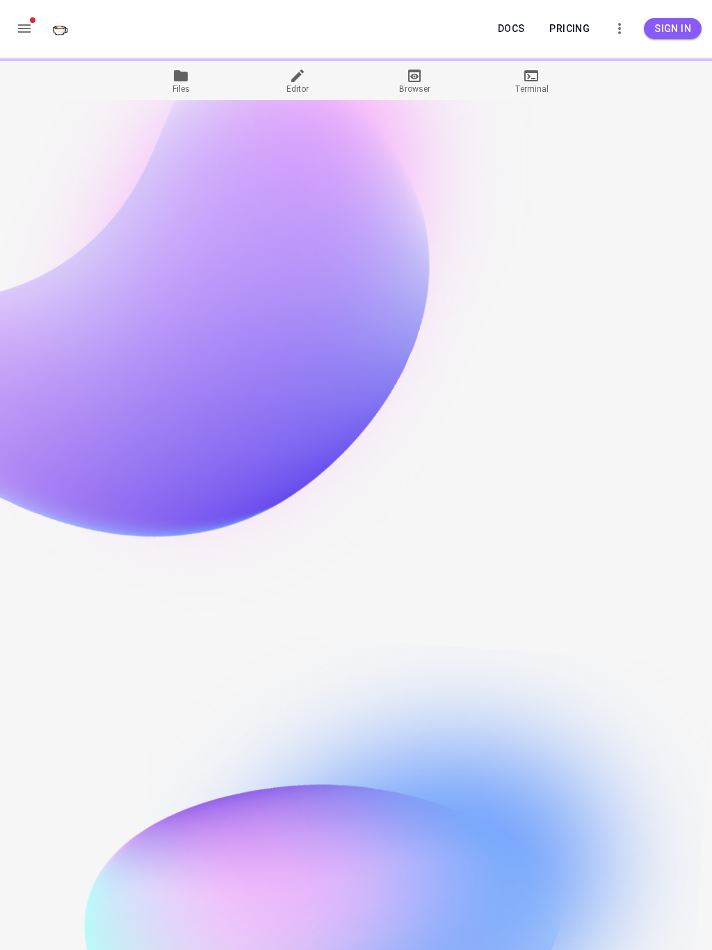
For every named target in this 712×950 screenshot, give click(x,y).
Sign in (672, 28)
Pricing (569, 28)
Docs (511, 28)
